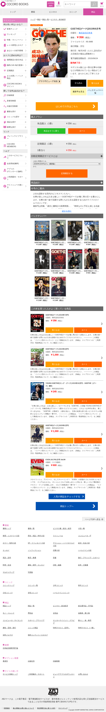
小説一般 (81, 528)
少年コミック (58, 585)
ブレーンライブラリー (15, 137)
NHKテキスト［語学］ (61, 628)
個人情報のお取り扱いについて (23, 708)
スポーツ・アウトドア (36, 620)
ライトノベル (58, 536)
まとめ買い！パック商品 (15, 77)
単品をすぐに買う (51, 131)
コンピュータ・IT (84, 536)
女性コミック (33, 593)
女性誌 (55, 613)
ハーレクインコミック (61, 593)
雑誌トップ (7, 606)
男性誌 (30, 613)
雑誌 (93, 12)
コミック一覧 (33, 585)
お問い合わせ (83, 674)
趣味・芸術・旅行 (9, 628)
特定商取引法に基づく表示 (46, 708)
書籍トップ (7, 528)
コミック (73, 12)
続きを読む (67, 211)
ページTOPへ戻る (92, 519)
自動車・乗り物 (84, 613)
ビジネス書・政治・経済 (62, 528)
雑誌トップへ (66, 506)
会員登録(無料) (13, 163)
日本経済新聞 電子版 (10, 648)
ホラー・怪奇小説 (9, 543)
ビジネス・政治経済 (58, 19)
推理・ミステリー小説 (11, 536)
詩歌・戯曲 (57, 565)
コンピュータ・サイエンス (13, 620)
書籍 (33, 12)
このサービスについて (15, 156)
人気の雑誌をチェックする (67, 496)
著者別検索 (11, 101)
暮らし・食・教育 (84, 620)
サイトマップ (62, 708)
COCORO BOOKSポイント (14, 85)
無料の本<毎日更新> (15, 65)
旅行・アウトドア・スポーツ (89, 558)
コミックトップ (8, 585)
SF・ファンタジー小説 (36, 543)
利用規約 (7, 708)
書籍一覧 (31, 528)
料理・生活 (7, 565)
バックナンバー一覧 (95, 91)
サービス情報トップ (10, 674)
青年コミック (83, 585)
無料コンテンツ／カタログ (38, 635)
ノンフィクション (34, 550)
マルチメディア (8, 572)
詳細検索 (10, 95)
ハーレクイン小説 (84, 550)
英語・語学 (7, 558)
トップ (13, 12)
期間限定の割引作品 (15, 60)
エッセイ (6, 550)
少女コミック (8, 593)
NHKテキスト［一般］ (86, 628)
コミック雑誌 (33, 628)
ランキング (11, 34)
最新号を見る (78, 91)
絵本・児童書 (83, 565)
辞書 (54, 558)
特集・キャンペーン (15, 40)
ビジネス (53, 12)
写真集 (30, 572)
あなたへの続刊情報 (15, 51)
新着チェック (12, 29)
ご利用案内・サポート (15, 178)
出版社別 (31, 661)
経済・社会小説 (84, 543)
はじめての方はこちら (67, 106)
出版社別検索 (12, 106)
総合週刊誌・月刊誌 (85, 606)
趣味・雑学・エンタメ (36, 565)
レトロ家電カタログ (15, 45)
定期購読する (67, 173)
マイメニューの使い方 (15, 186)
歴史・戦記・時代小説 (36, 536)
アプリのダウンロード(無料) (14, 170)
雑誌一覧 (45, 19)
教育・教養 (32, 558)
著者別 (5, 661)
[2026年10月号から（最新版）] (66, 164)
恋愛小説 (56, 550)
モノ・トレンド (8, 613)
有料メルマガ (8, 635)
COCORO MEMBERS (11, 145)
